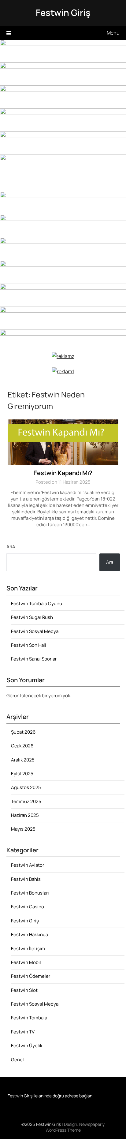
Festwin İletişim (28, 948)
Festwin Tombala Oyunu (36, 603)
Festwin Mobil (26, 962)
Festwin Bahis (26, 879)
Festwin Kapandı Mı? (63, 473)
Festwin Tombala (29, 1017)
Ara (10, 546)
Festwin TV (23, 1032)
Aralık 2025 (23, 760)
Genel (17, 1059)
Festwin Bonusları (30, 893)
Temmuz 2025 (26, 801)
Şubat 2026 (23, 732)
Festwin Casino (27, 906)
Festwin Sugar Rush (32, 617)
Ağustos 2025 (26, 787)
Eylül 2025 (22, 773)
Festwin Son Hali (28, 645)
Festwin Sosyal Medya (34, 631)
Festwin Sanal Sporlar (34, 659)
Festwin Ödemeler (30, 976)
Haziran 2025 (25, 815)
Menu (113, 32)
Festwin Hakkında (29, 934)
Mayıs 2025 (23, 829)
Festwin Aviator (27, 865)
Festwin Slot (24, 990)
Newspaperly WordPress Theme (75, 1127)
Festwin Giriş (63, 12)
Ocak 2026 (22, 746)
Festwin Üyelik (26, 1045)
